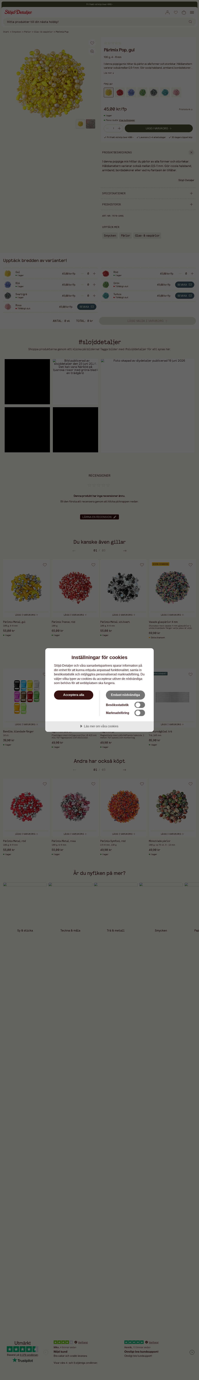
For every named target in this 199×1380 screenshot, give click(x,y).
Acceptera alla (73, 694)
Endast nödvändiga (125, 694)
